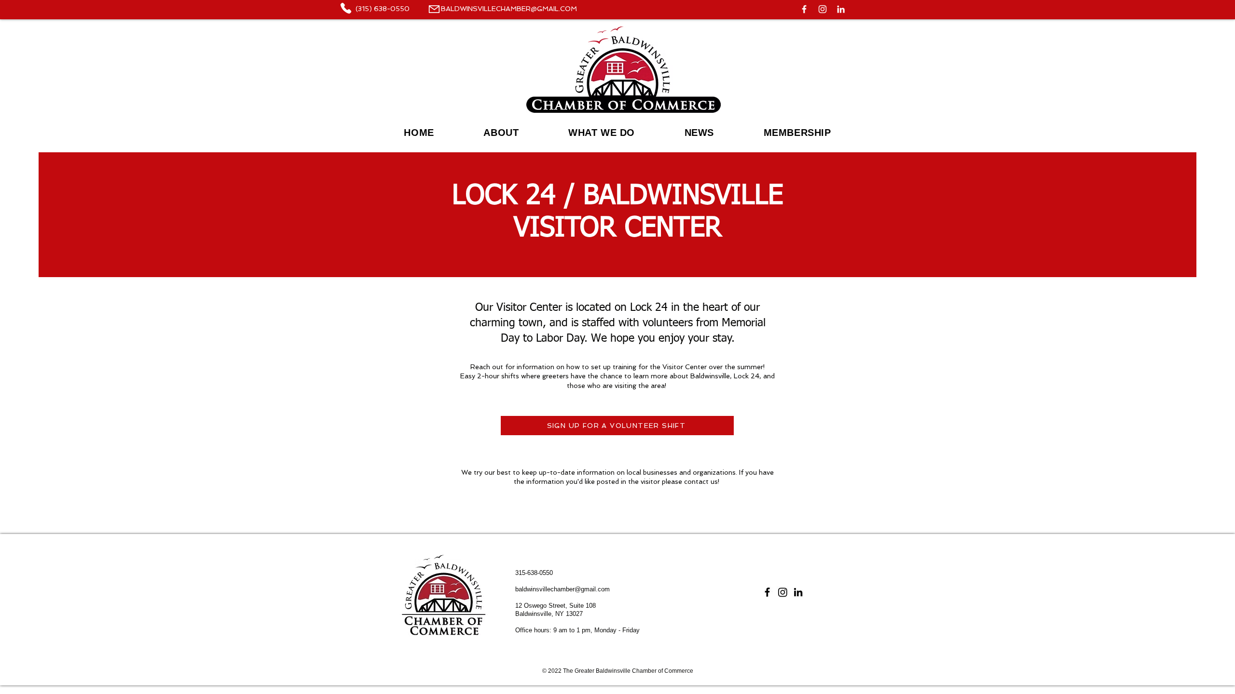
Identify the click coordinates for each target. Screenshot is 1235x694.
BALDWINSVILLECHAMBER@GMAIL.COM (509, 9)
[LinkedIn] (841, 9)
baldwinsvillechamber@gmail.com (562, 589)
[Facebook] (767, 592)
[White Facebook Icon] (804, 9)
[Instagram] (822, 9)
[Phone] (434, 8)
